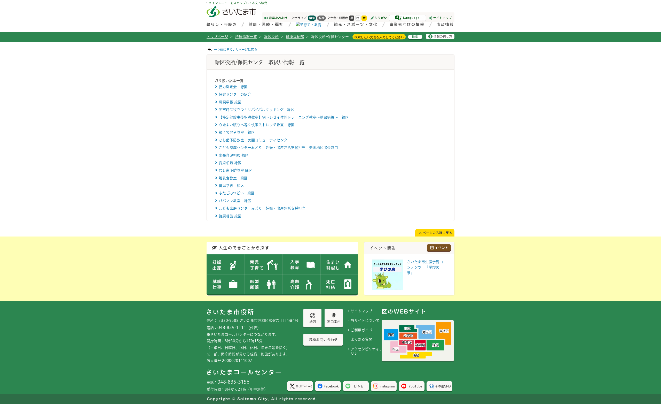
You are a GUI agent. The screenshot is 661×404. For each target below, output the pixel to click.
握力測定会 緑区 (233, 87)
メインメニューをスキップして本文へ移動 (238, 3)
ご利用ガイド (361, 330)
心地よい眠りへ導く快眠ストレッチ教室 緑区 (257, 125)
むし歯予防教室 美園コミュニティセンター (255, 140)
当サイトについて (365, 320)
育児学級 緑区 (231, 185)
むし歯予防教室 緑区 (235, 170)
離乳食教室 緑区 (233, 178)
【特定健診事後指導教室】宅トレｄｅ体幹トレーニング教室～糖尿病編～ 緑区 (284, 117)
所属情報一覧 (246, 37)
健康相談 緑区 (230, 216)
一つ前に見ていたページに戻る (235, 49)
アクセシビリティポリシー (367, 351)
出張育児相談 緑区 (234, 155)
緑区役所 (271, 37)
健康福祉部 (295, 37)
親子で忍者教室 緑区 (237, 132)
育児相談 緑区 (230, 163)
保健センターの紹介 (235, 94)
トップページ (217, 37)
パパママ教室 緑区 (235, 201)
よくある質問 (361, 339)
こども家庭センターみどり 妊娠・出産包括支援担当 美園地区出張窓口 (278, 147)
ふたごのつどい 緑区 (237, 193)
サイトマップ (361, 311)
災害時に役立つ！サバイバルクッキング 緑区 (256, 109)
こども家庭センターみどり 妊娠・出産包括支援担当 (262, 208)
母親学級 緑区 (230, 102)
